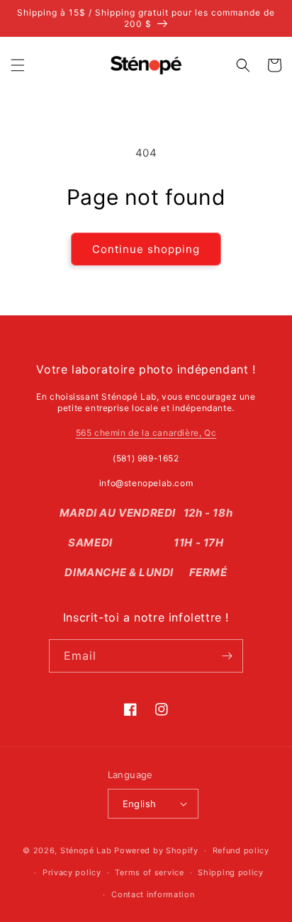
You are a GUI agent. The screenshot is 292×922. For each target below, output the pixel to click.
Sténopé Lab (86, 850)
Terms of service (149, 872)
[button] (17, 65)
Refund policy (241, 850)
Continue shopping (146, 249)
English (140, 803)
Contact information (152, 894)
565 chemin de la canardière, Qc (146, 432)
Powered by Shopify (156, 850)
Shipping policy (231, 872)
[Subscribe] (226, 656)
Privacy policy (72, 872)
